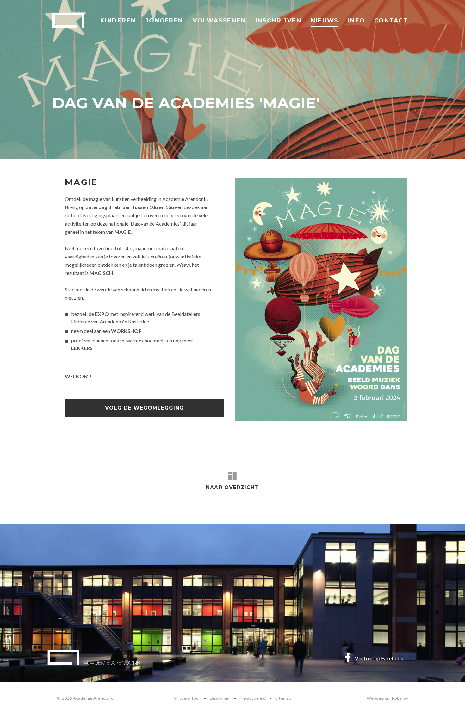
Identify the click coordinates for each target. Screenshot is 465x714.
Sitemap (283, 698)
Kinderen (118, 20)
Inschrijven (278, 20)
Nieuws (324, 20)
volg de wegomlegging (144, 408)
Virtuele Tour (187, 698)
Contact (391, 20)
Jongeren (164, 20)
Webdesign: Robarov (387, 698)
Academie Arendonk (68, 20)
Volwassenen (219, 20)
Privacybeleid (252, 698)
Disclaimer (220, 698)
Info (356, 20)
